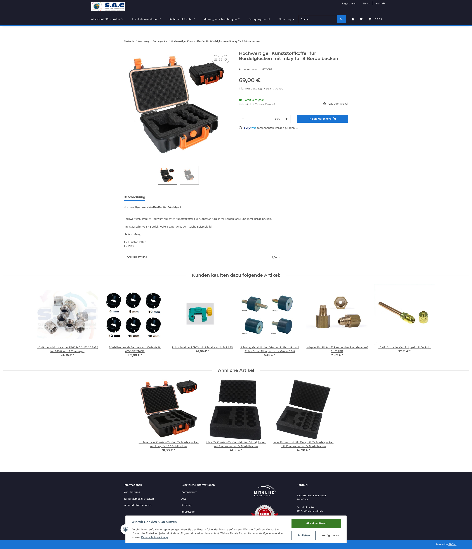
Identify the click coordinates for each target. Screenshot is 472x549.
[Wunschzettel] (361, 19)
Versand (269, 88)
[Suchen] (341, 19)
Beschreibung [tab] (134, 197)
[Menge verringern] (243, 119)
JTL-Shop (452, 544)
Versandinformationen (138, 505)
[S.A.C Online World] (108, 6)
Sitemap (186, 505)
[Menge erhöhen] (286, 119)
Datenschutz (189, 492)
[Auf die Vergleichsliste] (216, 59)
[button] (353, 19)
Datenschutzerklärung (154, 537)
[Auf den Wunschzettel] (225, 59)
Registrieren (349, 3)
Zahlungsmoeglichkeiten (139, 498)
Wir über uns (132, 492)
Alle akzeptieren (316, 523)
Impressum (188, 511)
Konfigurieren (330, 535)
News (366, 3)
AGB (184, 498)
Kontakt (380, 3)
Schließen (303, 535)
